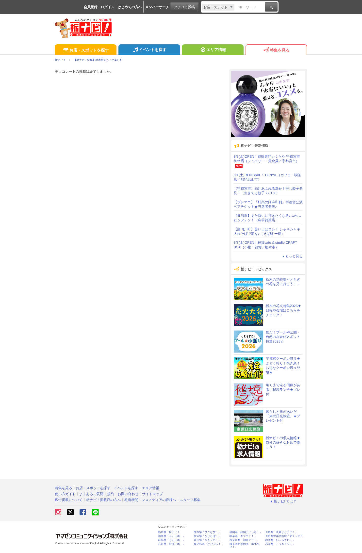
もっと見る (294, 256)
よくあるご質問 (91, 494)
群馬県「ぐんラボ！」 (171, 540)
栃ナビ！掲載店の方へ (103, 500)
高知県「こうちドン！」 (280, 544)
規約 (110, 494)
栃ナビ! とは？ (285, 501)
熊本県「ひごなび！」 (207, 532)
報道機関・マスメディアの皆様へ (150, 500)
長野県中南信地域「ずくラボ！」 (285, 536)
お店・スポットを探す (89, 50)
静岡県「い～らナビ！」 (280, 540)
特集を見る (280, 50)
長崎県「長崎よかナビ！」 (281, 532)
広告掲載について (68, 500)
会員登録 (91, 7)
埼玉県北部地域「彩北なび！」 (244, 545)
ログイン (108, 7)
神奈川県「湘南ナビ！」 (244, 540)
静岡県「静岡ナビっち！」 (246, 532)
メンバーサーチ (157, 7)
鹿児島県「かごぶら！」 (209, 544)
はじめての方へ (130, 7)
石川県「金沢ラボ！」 (171, 544)
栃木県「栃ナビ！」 (170, 532)
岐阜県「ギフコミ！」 (243, 536)
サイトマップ (152, 494)
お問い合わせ (128, 494)
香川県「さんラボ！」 (207, 540)
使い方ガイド (65, 494)
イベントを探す (152, 50)
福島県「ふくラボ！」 (171, 536)
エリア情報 (216, 50)
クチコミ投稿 (184, 7)
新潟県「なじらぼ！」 (207, 536)
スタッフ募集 (190, 500)
